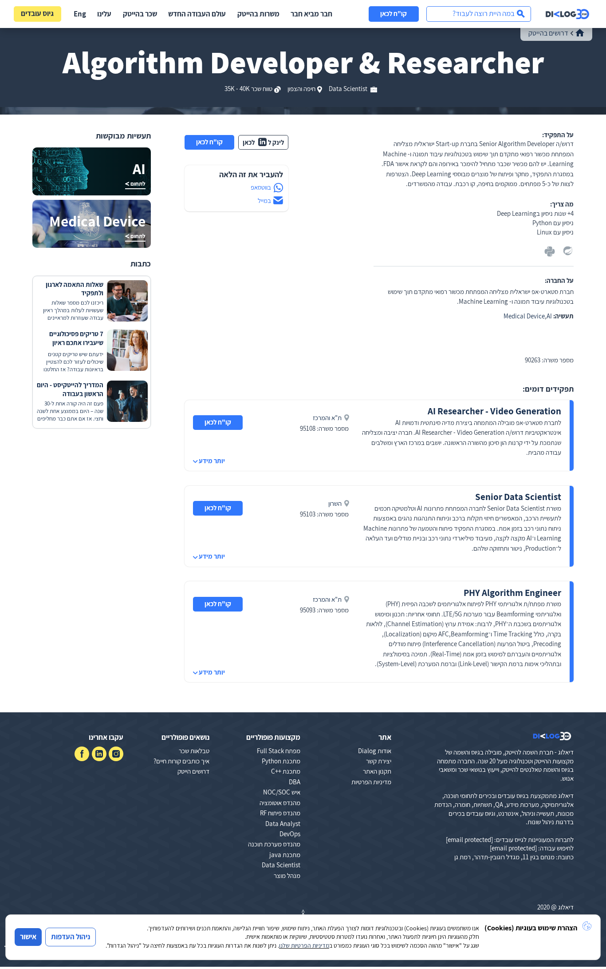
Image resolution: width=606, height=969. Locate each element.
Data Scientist (349, 88)
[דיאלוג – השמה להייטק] (552, 736)
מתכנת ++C (285, 771)
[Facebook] (82, 754)
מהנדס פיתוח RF (280, 813)
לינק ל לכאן (263, 142)
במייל (264, 200)
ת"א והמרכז (327, 417)
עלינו (104, 14)
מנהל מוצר (287, 875)
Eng (80, 14)
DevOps (289, 834)
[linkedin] (99, 754)
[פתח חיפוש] (478, 14)
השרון (335, 503)
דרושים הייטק (193, 771)
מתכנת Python (281, 761)
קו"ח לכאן (393, 13)
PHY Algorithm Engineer (512, 593)
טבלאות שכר (194, 751)
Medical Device (524, 316)
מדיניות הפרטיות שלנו (304, 945)
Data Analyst (282, 823)
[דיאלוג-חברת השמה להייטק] (568, 14)
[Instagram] (116, 754)
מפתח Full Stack (278, 751)
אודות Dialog (374, 751)
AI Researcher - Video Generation (494, 411)
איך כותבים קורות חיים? (181, 761)
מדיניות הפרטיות (371, 782)
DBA (294, 782)
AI (549, 316)
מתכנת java (284, 854)
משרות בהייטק (258, 14)
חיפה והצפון (301, 88)
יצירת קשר (378, 761)
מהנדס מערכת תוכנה (274, 844)
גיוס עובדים (37, 13)
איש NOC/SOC (281, 792)
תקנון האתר (377, 771)
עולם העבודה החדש (197, 14)
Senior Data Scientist (518, 497)
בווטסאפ (261, 187)
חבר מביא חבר (311, 14)
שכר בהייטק (140, 14)
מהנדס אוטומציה (280, 802)
